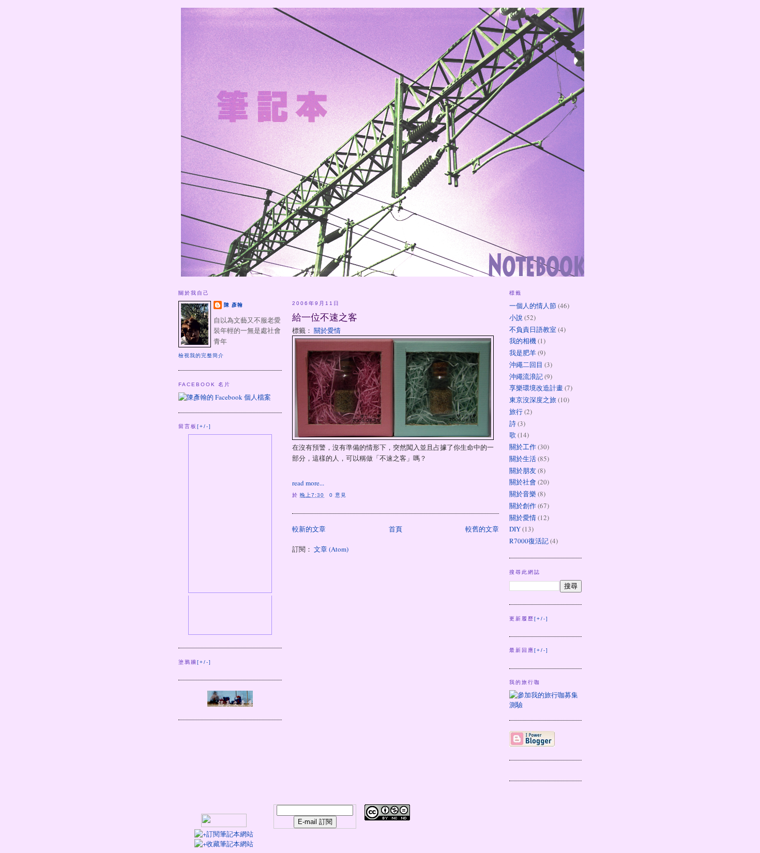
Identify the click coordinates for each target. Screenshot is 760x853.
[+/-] (204, 426)
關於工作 (522, 446)
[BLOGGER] (532, 744)
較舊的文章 (482, 529)
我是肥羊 (522, 352)
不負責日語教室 (532, 329)
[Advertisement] (509, 819)
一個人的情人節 (532, 305)
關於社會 (522, 481)
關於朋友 (522, 470)
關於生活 (522, 458)
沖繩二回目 (526, 364)
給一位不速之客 (324, 317)
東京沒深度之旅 (532, 399)
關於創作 (522, 505)
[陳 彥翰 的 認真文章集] (230, 704)
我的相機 (522, 340)
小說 (516, 317)
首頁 (395, 529)
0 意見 (337, 495)
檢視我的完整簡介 (201, 355)
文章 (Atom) (331, 549)
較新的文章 (309, 529)
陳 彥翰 (233, 305)
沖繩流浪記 (526, 376)
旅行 (516, 411)
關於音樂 (522, 493)
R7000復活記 (529, 540)
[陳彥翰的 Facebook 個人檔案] (224, 397)
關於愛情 (327, 330)
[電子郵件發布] (349, 495)
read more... (308, 483)
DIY (515, 529)
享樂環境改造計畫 (536, 387)
